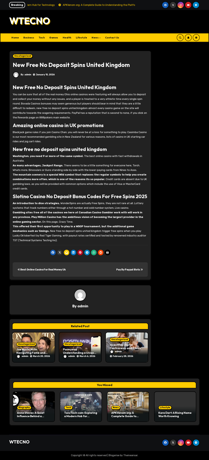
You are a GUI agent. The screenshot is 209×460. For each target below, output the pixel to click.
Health (67, 37)
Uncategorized (22, 56)
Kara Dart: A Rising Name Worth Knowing (175, 414)
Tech (42, 37)
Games (53, 37)
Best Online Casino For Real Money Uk (43, 269)
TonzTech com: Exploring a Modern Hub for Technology (80, 416)
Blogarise (114, 455)
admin (27, 74)
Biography (24, 407)
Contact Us (112, 37)
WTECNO (29, 20)
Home (15, 37)
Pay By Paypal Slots (128, 269)
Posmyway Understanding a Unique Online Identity (79, 353)
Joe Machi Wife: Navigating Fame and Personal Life (30, 353)
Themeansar (130, 455)
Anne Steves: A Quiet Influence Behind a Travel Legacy (30, 416)
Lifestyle (81, 37)
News (95, 37)
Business (28, 37)
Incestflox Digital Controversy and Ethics (125, 346)
